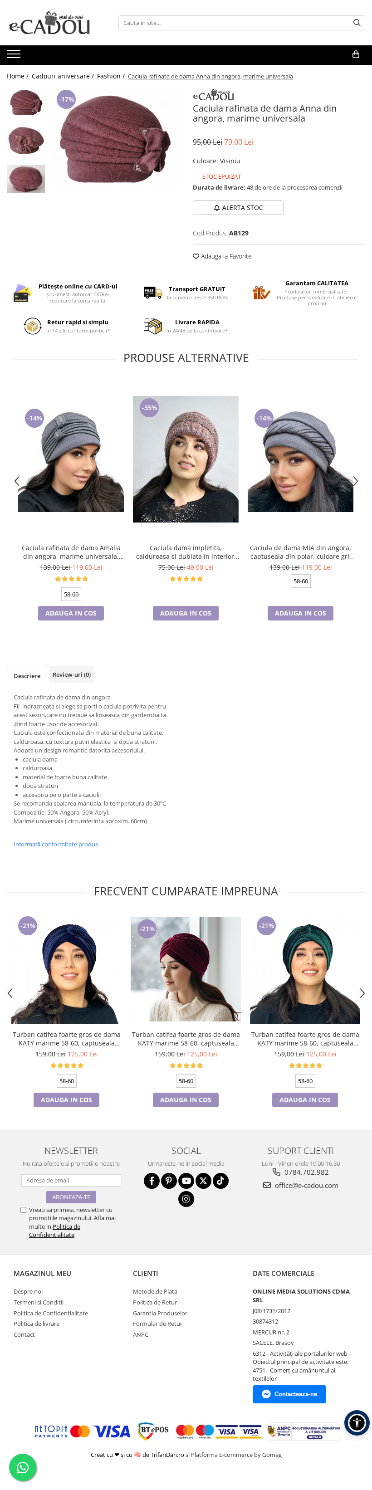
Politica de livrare (36, 1323)
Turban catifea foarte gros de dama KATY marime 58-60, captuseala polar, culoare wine (186, 1038)
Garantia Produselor (160, 1313)
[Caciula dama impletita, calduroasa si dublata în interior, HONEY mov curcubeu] (186, 459)
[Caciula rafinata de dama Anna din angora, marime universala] (114, 137)
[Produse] (15, 57)
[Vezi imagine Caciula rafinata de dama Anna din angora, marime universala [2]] (26, 179)
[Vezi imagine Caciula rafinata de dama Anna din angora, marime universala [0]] (26, 102)
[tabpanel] (114, 137)
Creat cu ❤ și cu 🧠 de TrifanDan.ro (138, 1455)
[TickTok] (221, 1181)
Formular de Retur (157, 1323)
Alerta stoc (242, 207)
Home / (18, 76)
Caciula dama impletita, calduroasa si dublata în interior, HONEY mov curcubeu (186, 552)
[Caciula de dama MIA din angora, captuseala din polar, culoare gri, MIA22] (300, 459)
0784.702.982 (306, 1172)
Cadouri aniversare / (64, 76)
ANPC (140, 1334)
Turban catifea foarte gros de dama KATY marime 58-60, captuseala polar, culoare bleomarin (67, 1038)
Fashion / (112, 76)
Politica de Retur (155, 1302)
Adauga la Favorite (225, 256)
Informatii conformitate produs (56, 844)
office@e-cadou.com (305, 1185)
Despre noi (28, 1291)
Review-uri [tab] (72, 674)
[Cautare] (357, 22)
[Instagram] (186, 1199)
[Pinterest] (169, 1181)
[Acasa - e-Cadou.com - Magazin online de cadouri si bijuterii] (52, 23)
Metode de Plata (155, 1291)
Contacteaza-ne (295, 1394)
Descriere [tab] (27, 676)
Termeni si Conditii (39, 1302)
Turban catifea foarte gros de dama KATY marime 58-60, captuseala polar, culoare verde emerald (305, 1038)
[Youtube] (186, 1181)
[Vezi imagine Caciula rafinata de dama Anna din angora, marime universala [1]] (26, 141)
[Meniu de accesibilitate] (357, 1423)
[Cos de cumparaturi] (355, 54)
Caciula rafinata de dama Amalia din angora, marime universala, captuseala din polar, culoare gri (71, 552)
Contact (24, 1334)
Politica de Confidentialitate (54, 1230)
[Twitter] (203, 1181)
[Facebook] (152, 1181)
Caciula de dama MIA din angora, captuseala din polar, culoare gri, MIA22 (300, 552)
